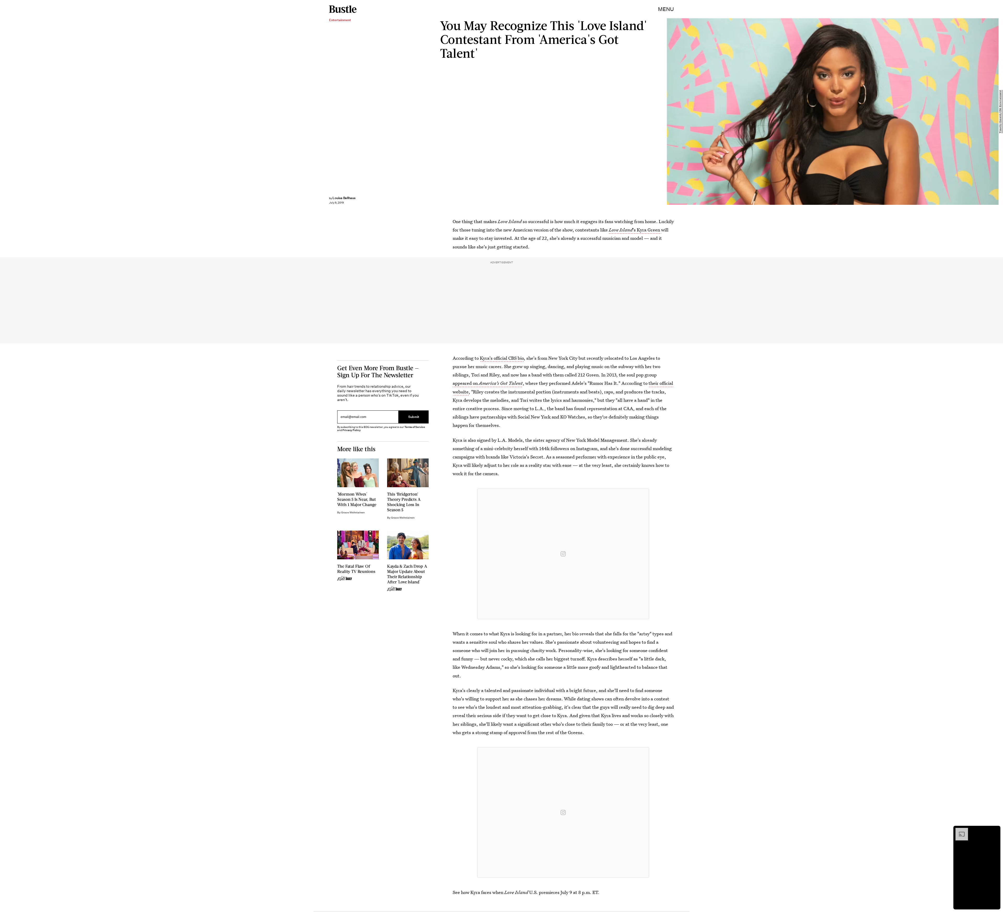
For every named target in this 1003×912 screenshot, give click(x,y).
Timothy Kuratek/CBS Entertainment (1000, 111)
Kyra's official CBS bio (502, 358)
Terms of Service (414, 427)
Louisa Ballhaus (344, 198)
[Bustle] (343, 9)
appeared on (488, 383)
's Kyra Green (635, 230)
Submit (413, 417)
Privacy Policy (351, 430)
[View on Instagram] (563, 554)
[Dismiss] (994, 830)
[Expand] (959, 830)
